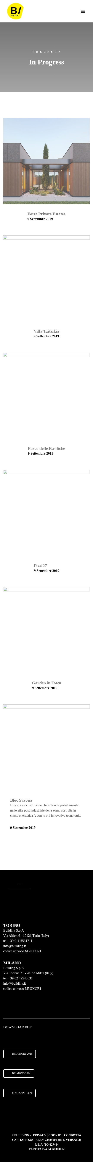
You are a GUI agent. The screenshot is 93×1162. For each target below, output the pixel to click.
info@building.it (14, 946)
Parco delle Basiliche (46, 448)
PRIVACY (40, 1135)
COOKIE (55, 1135)
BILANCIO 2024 (21, 1073)
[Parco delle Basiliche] (46, 396)
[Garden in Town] (46, 630)
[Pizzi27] (46, 513)
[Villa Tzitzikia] (46, 278)
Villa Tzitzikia (46, 331)
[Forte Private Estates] (46, 161)
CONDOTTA (72, 1135)
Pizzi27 (40, 565)
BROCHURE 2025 (22, 1053)
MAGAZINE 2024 (22, 1093)
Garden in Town (46, 682)
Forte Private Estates (46, 213)
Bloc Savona (21, 800)
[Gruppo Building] (15, 11)
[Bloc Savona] (46, 747)
